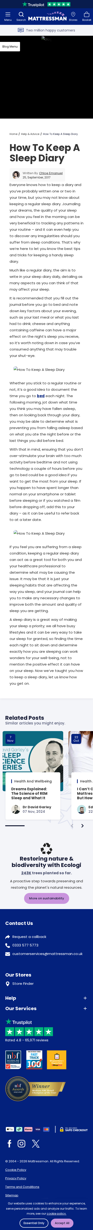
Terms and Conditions (22, 1187)
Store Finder (23, 983)
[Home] (47, 17)
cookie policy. (57, 1214)
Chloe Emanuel (51, 173)
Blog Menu (10, 46)
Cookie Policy (15, 1170)
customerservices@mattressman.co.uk (47, 953)
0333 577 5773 (25, 945)
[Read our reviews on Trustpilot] (46, 4)
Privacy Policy (15, 1178)
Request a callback (29, 936)
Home (13, 134)
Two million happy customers (50, 30)
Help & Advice (30, 134)
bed (41, 395)
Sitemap (11, 1195)
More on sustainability (46, 898)
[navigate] (82, 826)
